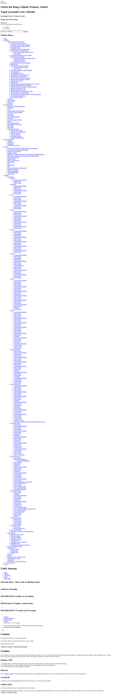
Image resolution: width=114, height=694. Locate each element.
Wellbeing (16, 307)
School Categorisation (13, 123)
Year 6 (12, 310)
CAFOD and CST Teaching (18, 43)
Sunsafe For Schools (12, 169)
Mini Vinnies (14, 64)
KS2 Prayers (17, 53)
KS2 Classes (17, 69)
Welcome (9, 103)
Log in (6, 564)
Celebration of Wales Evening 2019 (20, 545)
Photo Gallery (17, 183)
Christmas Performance (20, 489)
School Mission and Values (14, 124)
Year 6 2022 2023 (15, 423)
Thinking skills (11, 548)
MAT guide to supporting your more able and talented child (23, 156)
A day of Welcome (16, 135)
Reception (13, 184)
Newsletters (10, 144)
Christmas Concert (19, 420)
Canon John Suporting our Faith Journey (21, 55)
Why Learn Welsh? (16, 537)
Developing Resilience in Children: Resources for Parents (22, 148)
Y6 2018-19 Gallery (16, 525)
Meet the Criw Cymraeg (17, 534)
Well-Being (17, 342)
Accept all (10, 646)
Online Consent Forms (13, 160)
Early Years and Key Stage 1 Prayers (23, 52)
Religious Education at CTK (18, 88)
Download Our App (9, 563)
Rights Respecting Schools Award (16, 557)
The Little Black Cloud (20, 488)
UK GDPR (10, 126)
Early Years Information (13, 117)
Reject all (3, 646)
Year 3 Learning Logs (20, 483)
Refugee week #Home (17, 130)
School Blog (10, 560)
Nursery (13, 178)
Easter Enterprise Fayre (17, 81)
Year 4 (12, 253)
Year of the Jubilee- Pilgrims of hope (20, 46)
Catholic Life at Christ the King (15, 41)
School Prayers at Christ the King (19, 50)
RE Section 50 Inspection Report (16, 106)
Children (6, 175)
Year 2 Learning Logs (20, 486)
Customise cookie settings (20, 646)
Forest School (17, 309)
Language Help (15, 540)
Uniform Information (12, 172)
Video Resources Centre (13, 558)
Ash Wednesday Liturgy (17, 73)
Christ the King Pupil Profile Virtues (20, 49)
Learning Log (17, 446)
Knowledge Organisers (20, 333)
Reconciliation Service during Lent (20, 75)
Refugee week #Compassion (18, 132)
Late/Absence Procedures (14, 151)
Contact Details (11, 100)
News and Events (8, 139)
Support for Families (12, 171)
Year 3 (12, 229)
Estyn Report (10, 115)
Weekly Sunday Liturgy (13, 145)
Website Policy (8, 620)
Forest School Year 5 (19, 528)
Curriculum (10, 114)
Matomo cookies (9, 673)
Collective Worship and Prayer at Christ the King (23, 87)
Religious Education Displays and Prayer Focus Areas (25, 84)
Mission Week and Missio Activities (20, 79)
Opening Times (11, 159)
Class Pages (10, 177)
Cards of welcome (15, 133)
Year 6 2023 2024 (15, 384)
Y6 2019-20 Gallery (16, 518)
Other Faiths (14, 82)
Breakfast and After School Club (16, 111)
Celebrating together (16, 136)
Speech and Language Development (16, 168)
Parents (6, 147)
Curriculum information (20, 205)
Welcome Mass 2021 (19, 59)
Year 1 (12, 195)
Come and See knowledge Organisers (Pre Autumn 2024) (26, 94)
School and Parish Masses (17, 56)
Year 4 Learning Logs (20, 510)
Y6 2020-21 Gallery (16, 491)
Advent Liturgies (15, 72)
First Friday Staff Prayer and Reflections (21, 70)
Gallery (9, 555)
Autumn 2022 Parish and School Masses (24, 58)
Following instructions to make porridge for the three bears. (29, 421)
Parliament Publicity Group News (23, 482)
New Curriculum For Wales (14, 120)
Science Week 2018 (19, 512)
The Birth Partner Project (17, 138)
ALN (8, 109)
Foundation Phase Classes (21, 67)
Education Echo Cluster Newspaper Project (22, 531)
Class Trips (17, 527)
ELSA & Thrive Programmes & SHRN (17, 150)
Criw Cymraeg (11, 533)
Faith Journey (17, 181)
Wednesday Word (15, 47)
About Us (6, 40)
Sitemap (6, 617)
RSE (8, 166)
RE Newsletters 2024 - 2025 (18, 90)
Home (5, 38)
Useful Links (10, 174)
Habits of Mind (15, 549)
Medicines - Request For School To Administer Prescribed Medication (25, 154)
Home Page (4, 3)
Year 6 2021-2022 (15, 456)
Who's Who (10, 102)
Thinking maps (15, 552)
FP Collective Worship (17, 97)
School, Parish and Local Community (20, 63)
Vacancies (10, 99)
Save (15, 692)
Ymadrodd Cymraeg (16, 539)
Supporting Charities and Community (20, 44)
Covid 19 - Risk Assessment (14, 112)
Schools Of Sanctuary (13, 129)
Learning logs (17, 381)
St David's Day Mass (19, 61)
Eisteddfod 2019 (15, 543)
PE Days (16, 516)
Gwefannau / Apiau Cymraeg (18, 542)
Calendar (9, 141)
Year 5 (12, 279)
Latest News (10, 142)
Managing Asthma (12, 153)
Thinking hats (14, 551)
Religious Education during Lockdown (21, 85)
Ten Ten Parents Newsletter (18, 96)
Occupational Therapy (13, 157)
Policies (9, 121)
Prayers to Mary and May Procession (20, 78)
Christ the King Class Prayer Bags (20, 66)
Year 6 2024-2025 (15, 349)
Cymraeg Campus (15, 536)
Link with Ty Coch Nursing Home (16, 561)
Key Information (8, 105)
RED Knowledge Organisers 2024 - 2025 (22, 91)
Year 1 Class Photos (19, 455)
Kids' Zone (10, 554)
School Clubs (10, 165)
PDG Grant (10, 127)
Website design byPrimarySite (12, 627)
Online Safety (11, 162)
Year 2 (12, 210)
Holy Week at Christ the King (18, 76)
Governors (10, 118)
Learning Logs (18, 346)
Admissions (10, 108)
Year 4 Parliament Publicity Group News (25, 509)
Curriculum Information (20, 180)
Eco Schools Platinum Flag (14, 546)
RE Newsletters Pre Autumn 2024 (20, 93)
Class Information (18, 265)
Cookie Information (9, 618)
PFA (8, 163)
